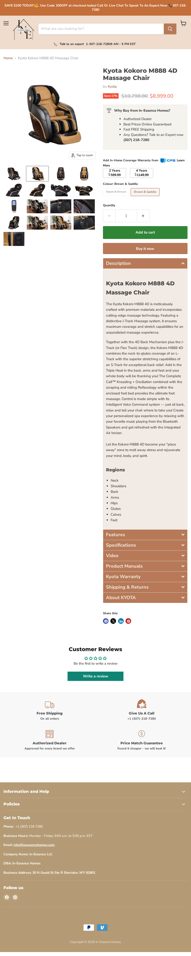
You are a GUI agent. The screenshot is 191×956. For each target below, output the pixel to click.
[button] (145, 263)
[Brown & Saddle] (146, 197)
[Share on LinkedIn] (121, 621)
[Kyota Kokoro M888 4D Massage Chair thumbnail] (14, 173)
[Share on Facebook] (106, 621)
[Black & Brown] (117, 197)
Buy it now (145, 248)
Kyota (112, 86)
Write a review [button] (95, 676)
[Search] (170, 29)
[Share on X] (113, 621)
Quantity (109, 205)
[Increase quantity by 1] (143, 216)
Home (8, 58)
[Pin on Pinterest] (128, 621)
